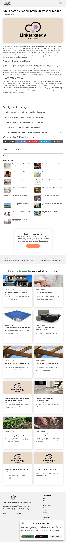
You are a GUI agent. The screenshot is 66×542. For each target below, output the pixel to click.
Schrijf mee (45, 510)
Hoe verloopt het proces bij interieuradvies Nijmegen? (33, 117)
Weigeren (41, 536)
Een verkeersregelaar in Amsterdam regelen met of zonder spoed (51, 212)
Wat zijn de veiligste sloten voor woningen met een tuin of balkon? (20, 188)
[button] (61, 523)
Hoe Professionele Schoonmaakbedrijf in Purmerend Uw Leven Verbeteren (52, 204)
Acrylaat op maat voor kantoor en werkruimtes (50, 196)
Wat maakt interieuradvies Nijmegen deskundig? (33, 127)
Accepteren (28, 536)
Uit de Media (46, 507)
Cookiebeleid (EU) (47, 515)
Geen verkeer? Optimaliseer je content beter (51, 180)
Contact (45, 512)
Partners (45, 503)
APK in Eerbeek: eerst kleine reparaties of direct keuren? (52, 188)
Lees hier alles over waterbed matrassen (17, 327)
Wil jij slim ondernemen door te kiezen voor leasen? (21, 204)
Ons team (45, 500)
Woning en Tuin (9, 14)
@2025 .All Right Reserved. (14, 513)
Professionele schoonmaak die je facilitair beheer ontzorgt (50, 172)
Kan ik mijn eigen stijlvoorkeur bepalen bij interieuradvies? (33, 132)
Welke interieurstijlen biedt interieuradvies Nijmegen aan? (33, 112)
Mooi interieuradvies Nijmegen (12, 46)
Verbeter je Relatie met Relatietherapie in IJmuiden (21, 212)
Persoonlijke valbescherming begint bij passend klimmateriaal (51, 164)
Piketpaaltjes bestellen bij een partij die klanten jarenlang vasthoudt (21, 164)
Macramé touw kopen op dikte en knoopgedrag (15, 195)
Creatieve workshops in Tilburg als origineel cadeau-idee (20, 172)
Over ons (45, 498)
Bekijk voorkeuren (55, 536)
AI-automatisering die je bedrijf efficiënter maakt (19, 220)
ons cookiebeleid (30, 531)
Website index (46, 517)
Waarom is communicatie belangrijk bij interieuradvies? (33, 122)
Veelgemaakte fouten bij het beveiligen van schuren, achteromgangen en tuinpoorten (21, 181)
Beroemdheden (47, 505)
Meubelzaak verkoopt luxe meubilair (47, 469)
